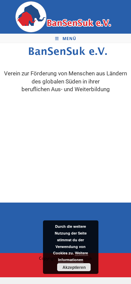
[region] (65, 148)
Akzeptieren (74, 267)
